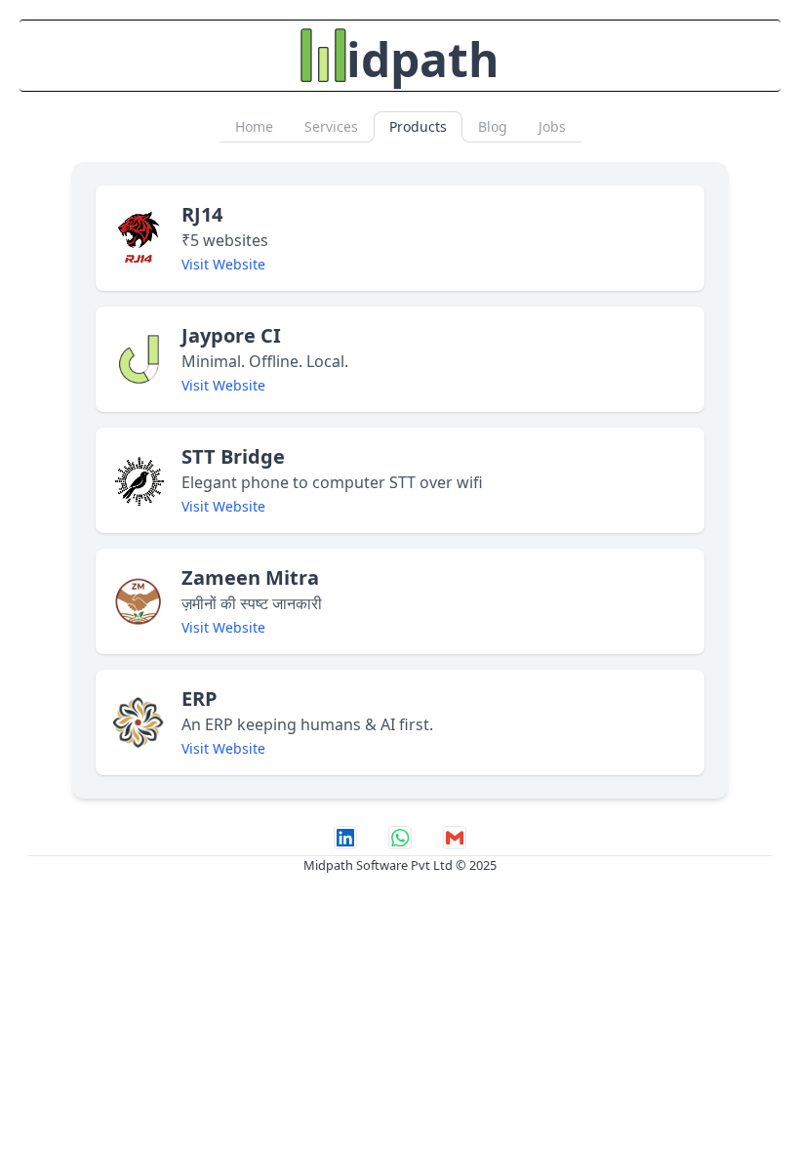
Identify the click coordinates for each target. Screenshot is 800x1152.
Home (254, 126)
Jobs (552, 126)
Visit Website (223, 264)
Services (331, 126)
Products (418, 126)
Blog (492, 126)
